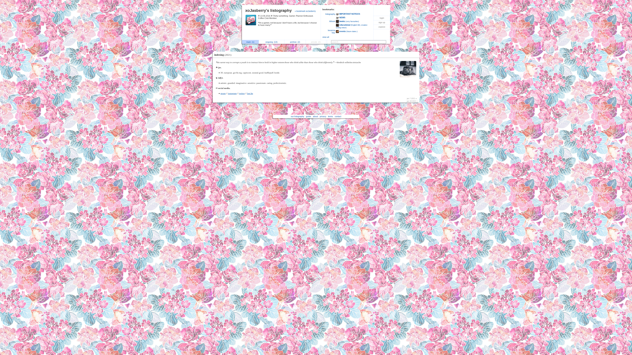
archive (295, 42)
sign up (382, 22)
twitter (242, 93)
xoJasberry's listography (268, 10)
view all (325, 37)
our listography (297, 116)
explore (382, 27)
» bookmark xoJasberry (305, 11)
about (315, 116)
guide (308, 116)
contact (338, 116)
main (250, 42)
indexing (222, 54)
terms (330, 116)
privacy (323, 116)
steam (223, 93)
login (382, 18)
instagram (232, 93)
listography (330, 14)
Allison (332, 21)
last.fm (250, 93)
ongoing (271, 42)
